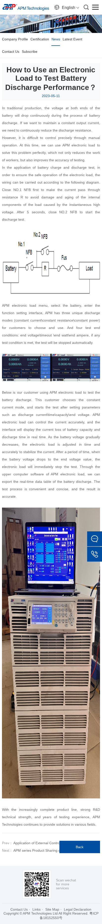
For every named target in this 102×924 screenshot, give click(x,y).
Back (79, 847)
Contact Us (10, 52)
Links (36, 909)
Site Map (52, 909)
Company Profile (15, 39)
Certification (39, 39)
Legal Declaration (77, 909)
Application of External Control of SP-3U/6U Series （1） (57, 843)
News (55, 39)
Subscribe (29, 52)
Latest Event (72, 39)
